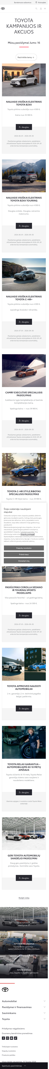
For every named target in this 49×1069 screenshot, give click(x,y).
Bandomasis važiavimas (22, 2)
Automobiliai (9, 1001)
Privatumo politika (8, 1055)
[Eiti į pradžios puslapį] (3, 8)
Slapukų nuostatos (9, 1051)
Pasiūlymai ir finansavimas (17, 1006)
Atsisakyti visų (23, 561)
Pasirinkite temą (25, 57)
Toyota (6, 1018)
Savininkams (9, 1012)
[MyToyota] (41, 8)
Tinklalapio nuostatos (10, 1046)
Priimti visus (24, 554)
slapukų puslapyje (27, 534)
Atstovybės (42, 2)
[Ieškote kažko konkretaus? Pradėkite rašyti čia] (36, 8)
